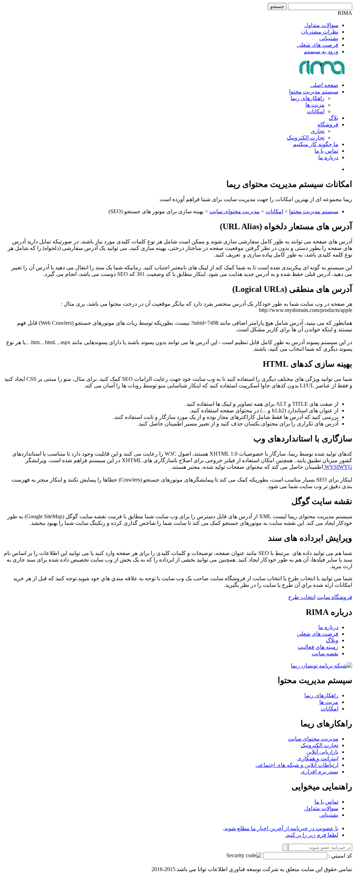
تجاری (317, 131)
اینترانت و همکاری (317, 758)
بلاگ (333, 118)
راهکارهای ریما (307, 98)
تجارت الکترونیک (305, 138)
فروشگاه (328, 124)
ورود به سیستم (321, 51)
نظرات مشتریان (319, 32)
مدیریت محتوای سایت (234, 211)
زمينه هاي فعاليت (318, 647)
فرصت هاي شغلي (317, 634)
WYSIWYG (337, 467)
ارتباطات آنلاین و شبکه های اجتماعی (297, 765)
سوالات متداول (321, 25)
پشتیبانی (328, 38)
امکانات (315, 111)
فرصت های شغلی (317, 45)
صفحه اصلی (324, 85)
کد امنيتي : (340, 856)
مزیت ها (314, 105)
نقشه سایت (325, 653)
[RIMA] (322, 73)
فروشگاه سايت (334, 597)
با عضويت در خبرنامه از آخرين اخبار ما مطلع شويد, (280, 828)
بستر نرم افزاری (319, 771)
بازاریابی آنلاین (322, 752)
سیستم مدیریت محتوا (313, 92)
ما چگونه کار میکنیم (315, 144)
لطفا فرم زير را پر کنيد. (311, 835)
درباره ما (328, 157)
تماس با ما (326, 151)
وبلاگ (332, 640)
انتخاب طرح (301, 597)
